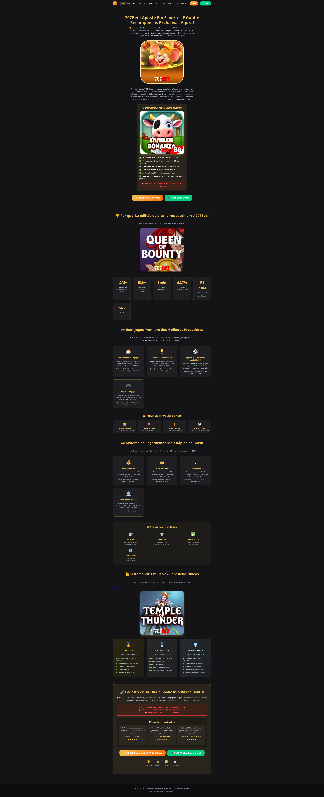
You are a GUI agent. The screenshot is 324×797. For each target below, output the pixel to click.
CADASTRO (205, 3)
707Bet (123, 3)
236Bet (115, 587)
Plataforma (183, 3)
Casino (150, 3)
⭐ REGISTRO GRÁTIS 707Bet (147, 198)
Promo (176, 3)
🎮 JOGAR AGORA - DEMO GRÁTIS (186, 753)
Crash (156, 3)
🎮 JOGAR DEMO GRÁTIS (178, 198)
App (134, 3)
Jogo (145, 3)
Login (128, 3)
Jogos (139, 3)
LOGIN (194, 3)
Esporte (163, 3)
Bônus (169, 3)
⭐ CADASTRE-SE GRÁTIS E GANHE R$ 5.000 (142, 753)
